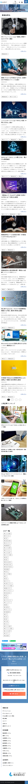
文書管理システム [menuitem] (7, 748)
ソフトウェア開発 (8, 585)
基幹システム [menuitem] (6, 735)
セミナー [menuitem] (5, 721)
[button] (26, 1)
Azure (4, 327)
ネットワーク (8, 602)
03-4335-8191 (15, 673)
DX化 (4, 396)
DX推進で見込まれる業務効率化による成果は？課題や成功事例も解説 (13, 379)
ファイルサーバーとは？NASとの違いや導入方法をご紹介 (14, 121)
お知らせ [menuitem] (5, 723)
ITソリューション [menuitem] (7, 710)
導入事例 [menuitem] (5, 718)
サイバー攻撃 (8, 626)
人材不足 (7, 607)
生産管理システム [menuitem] (7, 738)
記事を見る (23, 51)
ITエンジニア (7, 609)
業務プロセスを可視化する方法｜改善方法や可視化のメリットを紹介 (13, 78)
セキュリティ (5, 139)
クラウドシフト (8, 600)
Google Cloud (8, 564)
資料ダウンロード (19, 2)
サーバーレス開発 (8, 628)
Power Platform (8, 566)
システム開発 (8, 533)
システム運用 (8, 547)
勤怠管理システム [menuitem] (7, 733)
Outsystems (7, 593)
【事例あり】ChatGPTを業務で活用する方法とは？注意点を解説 (13, 196)
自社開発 (7, 635)
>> (20, 399)
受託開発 (7, 569)
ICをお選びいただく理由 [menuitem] (8, 715)
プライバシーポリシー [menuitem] (8, 765)
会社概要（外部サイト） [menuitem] (8, 762)
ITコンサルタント (8, 590)
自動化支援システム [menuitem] (7, 755)
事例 (4, 289)
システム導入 (13, 96)
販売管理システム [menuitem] (7, 743)
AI (19, 214)
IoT (6, 614)
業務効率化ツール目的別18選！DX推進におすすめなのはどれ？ (13, 235)
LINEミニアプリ (8, 583)
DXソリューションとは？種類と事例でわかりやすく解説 (13, 37)
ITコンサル (5, 214)
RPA (6, 595)
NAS (21, 139)
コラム (6, 623)
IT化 (6, 538)
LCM (6, 616)
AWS (6, 559)
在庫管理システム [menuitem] (7, 740)
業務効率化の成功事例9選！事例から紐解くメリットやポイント (13, 271)
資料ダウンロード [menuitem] (7, 726)
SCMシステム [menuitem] (6, 750)
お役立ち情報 (8, 540)
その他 (6, 621)
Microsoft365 (8, 562)
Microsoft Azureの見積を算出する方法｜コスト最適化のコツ (14, 344)
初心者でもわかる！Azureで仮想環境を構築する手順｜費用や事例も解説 (13, 309)
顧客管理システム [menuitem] (7, 745)
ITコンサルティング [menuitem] (7, 713)
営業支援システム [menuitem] (7, 753)
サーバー (7, 581)
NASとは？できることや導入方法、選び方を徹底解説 (14, 158)
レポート (7, 633)
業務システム (8, 588)
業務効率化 (5, 54)
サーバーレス (8, 550)
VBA (6, 619)
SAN (6, 597)
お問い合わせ (22, 2)
